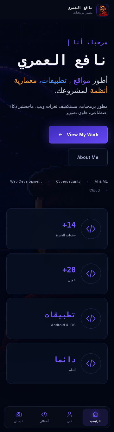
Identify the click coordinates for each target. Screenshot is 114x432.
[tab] (95, 417)
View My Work (82, 134)
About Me (87, 157)
